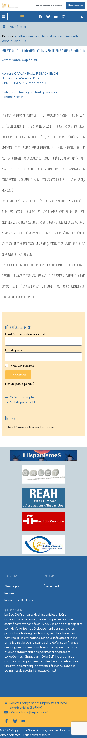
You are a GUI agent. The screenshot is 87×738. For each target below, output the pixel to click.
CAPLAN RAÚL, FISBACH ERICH (36, 74)
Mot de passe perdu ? (20, 384)
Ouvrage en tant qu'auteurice (38, 92)
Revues (9, 593)
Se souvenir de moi (21, 366)
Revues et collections (18, 600)
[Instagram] (63, 16)
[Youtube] (55, 16)
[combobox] (48, 5)
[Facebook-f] (6, 721)
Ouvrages (11, 586)
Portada (8, 36)
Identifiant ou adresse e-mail (25, 334)
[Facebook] (40, 16)
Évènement (51, 586)
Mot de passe (14, 350)
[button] (22, 16)
